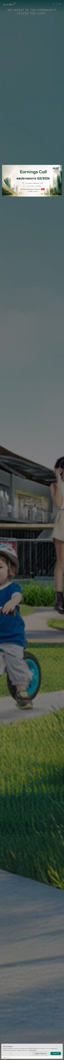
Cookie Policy (32, 1050)
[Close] (61, 163)
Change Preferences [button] (41, 1053)
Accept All (56, 1053)
